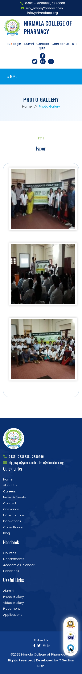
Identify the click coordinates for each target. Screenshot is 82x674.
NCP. (41, 666)
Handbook (11, 571)
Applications (12, 614)
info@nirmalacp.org (42, 12)
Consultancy (13, 527)
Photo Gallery (13, 596)
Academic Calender (18, 565)
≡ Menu (12, 76)
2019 (41, 138)
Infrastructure (13, 515)
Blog (6, 533)
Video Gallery (13, 602)
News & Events (14, 497)
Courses (9, 553)
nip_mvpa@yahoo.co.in (44, 8)
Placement (11, 608)
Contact (9, 503)
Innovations (12, 521)
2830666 (58, 3)
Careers (9, 491)
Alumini (8, 590)
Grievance (11, 509)
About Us (10, 485)
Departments (13, 559)
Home (27, 106)
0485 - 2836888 (37, 3)
